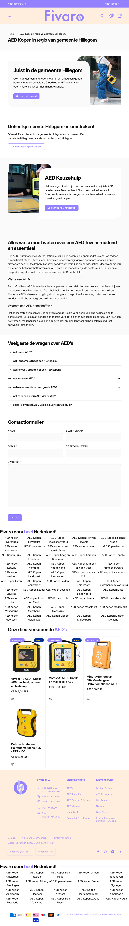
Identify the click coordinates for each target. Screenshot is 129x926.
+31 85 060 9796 (51, 796)
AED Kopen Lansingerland (113, 572)
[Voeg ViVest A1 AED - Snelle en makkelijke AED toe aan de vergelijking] (50, 699)
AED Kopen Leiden (58, 581)
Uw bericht (15, 462)
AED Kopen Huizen (113, 546)
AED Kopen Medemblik (113, 606)
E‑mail (12, 446)
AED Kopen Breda (88, 881)
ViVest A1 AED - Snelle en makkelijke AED (63, 679)
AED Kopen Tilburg (37, 881)
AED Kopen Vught (116, 898)
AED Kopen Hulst (11, 555)
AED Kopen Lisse (113, 589)
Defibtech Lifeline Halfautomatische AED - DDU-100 (26, 748)
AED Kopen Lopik (58, 598)
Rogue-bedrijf (92, 914)
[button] (9, 15)
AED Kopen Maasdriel (113, 598)
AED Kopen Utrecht (88, 872)
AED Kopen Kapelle (113, 555)
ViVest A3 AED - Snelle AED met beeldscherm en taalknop (26, 682)
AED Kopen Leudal (34, 589)
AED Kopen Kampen (84, 555)
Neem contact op (51, 801)
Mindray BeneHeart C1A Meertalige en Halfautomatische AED (102, 680)
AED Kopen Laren (11, 581)
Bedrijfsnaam (74, 430)
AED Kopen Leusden (58, 589)
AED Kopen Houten (84, 546)
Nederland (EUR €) (17, 3)
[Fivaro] (20, 796)
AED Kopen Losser (84, 598)
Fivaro (80, 914)
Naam (11, 430)
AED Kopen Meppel (57, 615)
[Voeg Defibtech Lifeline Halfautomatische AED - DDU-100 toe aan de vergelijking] (12, 764)
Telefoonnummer (78, 446)
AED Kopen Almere (60, 881)
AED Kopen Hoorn (34, 546)
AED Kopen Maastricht (84, 606)
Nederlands (111, 3)
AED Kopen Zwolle (88, 898)
